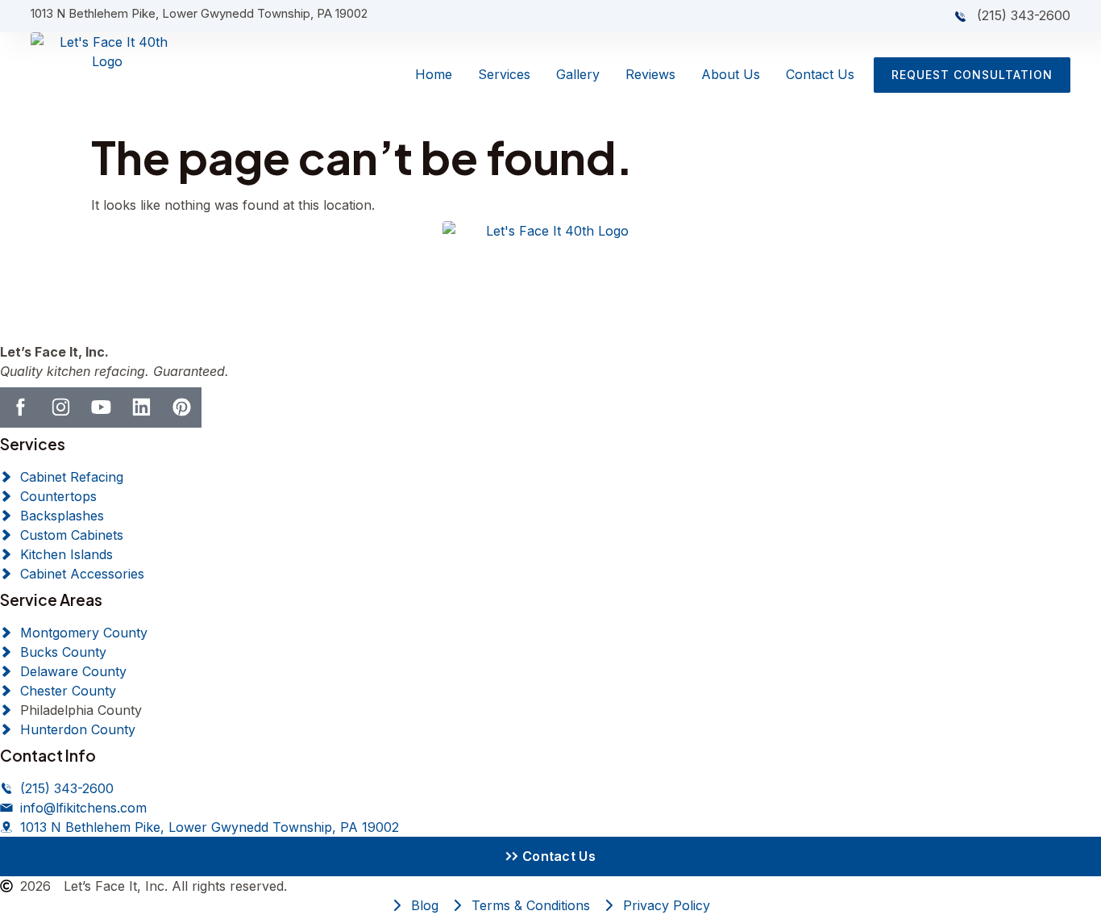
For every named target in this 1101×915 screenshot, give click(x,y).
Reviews (650, 74)
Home (433, 74)
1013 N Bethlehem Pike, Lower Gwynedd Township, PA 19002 (199, 13)
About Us (730, 74)
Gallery (578, 74)
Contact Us (820, 74)
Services (504, 74)
